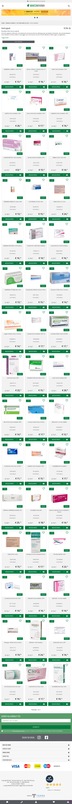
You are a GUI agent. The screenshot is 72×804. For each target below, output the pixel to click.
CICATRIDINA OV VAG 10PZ (36, 202)
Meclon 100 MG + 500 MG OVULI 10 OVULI (36, 70)
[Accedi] (36, 802)
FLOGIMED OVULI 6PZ (36, 510)
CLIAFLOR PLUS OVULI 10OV (36, 686)
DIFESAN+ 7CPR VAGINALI (35, 642)
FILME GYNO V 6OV (13, 554)
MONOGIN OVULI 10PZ (59, 642)
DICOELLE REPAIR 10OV (59, 554)
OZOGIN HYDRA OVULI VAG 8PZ (59, 334)
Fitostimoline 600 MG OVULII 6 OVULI (36, 290)
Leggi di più (5, 37)
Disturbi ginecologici (23, 23)
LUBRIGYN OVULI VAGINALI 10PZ (59, 113)
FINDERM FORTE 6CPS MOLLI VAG (36, 378)
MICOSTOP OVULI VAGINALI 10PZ (12, 422)
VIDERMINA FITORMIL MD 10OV (13, 290)
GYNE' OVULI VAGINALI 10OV (59, 69)
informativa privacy (19, 731)
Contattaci (6, 756)
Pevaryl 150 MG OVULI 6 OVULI (36, 422)
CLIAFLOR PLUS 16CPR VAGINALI (59, 246)
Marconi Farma (7, 745)
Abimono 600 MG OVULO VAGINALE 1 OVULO (59, 511)
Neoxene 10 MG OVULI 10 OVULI (59, 290)
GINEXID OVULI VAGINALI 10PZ (36, 466)
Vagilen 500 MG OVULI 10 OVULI (12, 334)
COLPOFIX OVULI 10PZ (13, 378)
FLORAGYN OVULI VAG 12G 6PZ (12, 466)
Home (2, 23)
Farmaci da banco (11, 23)
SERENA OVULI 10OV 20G (59, 157)
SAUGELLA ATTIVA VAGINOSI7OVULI (35, 554)
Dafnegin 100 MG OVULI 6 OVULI (12, 642)
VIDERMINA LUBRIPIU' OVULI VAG (12, 69)
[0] (68, 802)
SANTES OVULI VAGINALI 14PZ (13, 113)
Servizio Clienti (7, 748)
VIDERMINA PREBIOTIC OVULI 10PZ (13, 202)
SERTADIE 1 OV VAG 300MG (59, 598)
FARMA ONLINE (6, 752)
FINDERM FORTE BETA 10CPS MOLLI (12, 246)
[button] (34, 18)
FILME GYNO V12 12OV (59, 202)
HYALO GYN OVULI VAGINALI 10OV (36, 113)
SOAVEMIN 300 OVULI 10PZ (59, 686)
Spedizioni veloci (7, 760)
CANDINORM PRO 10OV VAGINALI (12, 157)
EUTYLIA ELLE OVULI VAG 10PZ (12, 686)
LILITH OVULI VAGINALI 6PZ (59, 378)
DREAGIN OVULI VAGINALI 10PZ (36, 598)
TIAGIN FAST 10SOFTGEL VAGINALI (36, 246)
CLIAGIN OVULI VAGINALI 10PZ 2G (36, 334)
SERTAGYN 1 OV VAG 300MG (59, 422)
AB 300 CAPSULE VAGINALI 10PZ (36, 157)
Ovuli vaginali (18, 41)
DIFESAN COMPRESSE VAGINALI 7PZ (12, 510)
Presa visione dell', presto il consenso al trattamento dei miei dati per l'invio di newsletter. (33, 731)
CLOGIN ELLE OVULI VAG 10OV (12, 598)
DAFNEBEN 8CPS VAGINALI (59, 466)
